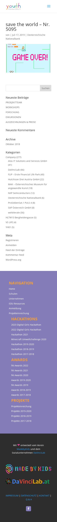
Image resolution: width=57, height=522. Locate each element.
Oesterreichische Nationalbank (24, 197)
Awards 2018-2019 (21, 389)
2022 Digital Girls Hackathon (26, 329)
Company (11, 157)
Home (12, 288)
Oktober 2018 (13, 144)
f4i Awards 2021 (19, 370)
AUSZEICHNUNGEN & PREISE (21, 122)
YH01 (8, 227)
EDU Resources (17, 303)
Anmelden (11, 245)
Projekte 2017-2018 (21, 420)
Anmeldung (15, 308)
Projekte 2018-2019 (21, 416)
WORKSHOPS (12, 107)
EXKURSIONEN (13, 117)
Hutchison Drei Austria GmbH (23, 179)
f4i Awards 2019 (19, 385)
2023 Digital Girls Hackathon (26, 324)
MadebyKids (23, 449)
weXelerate (14, 212)
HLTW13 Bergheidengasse (19, 217)
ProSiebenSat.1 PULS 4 (20, 202)
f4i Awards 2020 (19, 375)
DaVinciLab (14, 169)
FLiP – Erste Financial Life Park (24, 174)
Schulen (13, 293)
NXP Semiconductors (19, 193)
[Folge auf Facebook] (28, 508)
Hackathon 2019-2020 (22, 344)
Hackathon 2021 (19, 334)
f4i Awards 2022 (19, 365)
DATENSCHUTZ (29, 495)
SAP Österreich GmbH (19, 207)
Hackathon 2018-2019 (22, 349)
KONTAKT (44, 495)
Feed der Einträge (15, 250)
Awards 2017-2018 (21, 394)
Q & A (29, 499)
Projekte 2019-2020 (21, 411)
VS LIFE (9, 222)
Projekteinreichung (19, 313)
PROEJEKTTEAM (14, 102)
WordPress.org (13, 259)
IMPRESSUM (12, 495)
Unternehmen (16, 298)
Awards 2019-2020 (21, 380)
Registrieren (12, 240)
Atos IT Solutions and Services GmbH (27, 160)
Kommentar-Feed (15, 254)
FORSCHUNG (12, 112)
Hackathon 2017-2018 (22, 354)
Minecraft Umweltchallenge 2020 (28, 339)
